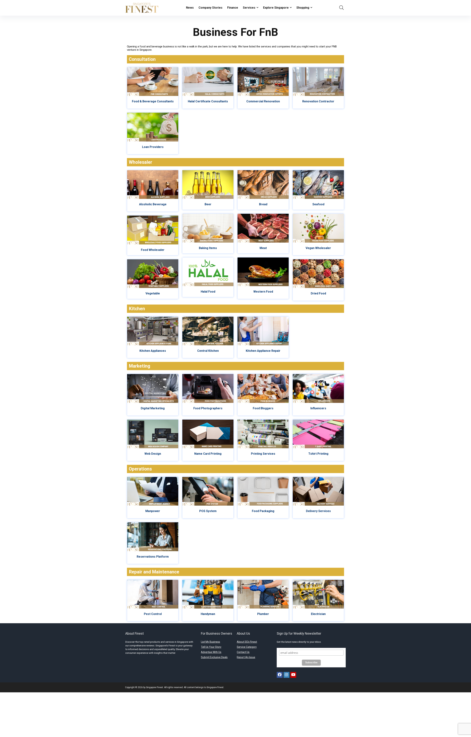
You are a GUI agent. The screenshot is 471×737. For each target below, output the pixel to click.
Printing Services (263, 453)
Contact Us (243, 652)
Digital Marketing (153, 408)
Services (249, 7)
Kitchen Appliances (152, 351)
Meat (263, 248)
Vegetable (153, 293)
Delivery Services (318, 511)
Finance (232, 7)
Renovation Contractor (318, 101)
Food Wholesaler (152, 250)
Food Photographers (207, 408)
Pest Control (153, 614)
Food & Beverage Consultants (153, 101)
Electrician (318, 614)
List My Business (210, 641)
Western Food (263, 291)
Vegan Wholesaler (318, 248)
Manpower (152, 511)
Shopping (302, 7)
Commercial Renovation (263, 101)
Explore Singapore (276, 7)
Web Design (152, 453)
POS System (208, 511)
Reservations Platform (153, 556)
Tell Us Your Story (211, 646)
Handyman (208, 614)
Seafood (318, 204)
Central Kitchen (208, 351)
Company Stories (210, 7)
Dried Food (318, 293)
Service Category (247, 646)
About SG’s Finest (247, 641)
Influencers (318, 408)
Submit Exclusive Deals (214, 657)
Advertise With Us (211, 652)
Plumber (263, 614)
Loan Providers (153, 147)
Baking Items (208, 248)
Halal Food (208, 291)
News (190, 7)
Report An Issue (246, 657)
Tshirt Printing (318, 453)
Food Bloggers (263, 408)
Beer (208, 204)
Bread (263, 204)
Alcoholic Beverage (153, 204)
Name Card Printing (208, 453)
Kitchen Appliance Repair (263, 351)
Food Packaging (263, 511)
